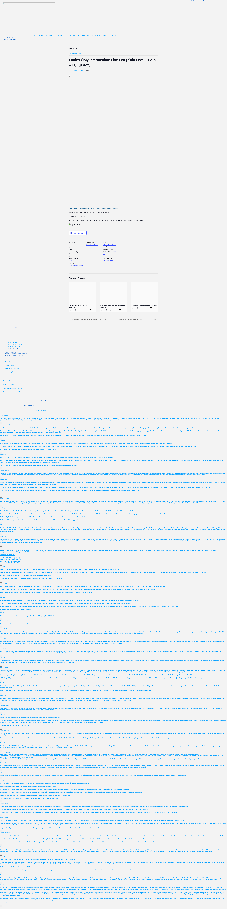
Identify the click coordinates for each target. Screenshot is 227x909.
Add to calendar (78, 233)
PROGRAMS (70, 35)
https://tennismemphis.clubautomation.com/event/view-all (76, 267)
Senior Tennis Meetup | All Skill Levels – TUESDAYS (91, 320)
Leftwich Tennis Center (109, 245)
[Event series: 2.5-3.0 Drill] (151, 307)
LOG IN (113, 35)
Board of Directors (10, 361)
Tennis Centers (7, 380)
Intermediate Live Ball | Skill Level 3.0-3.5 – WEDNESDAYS (138, 320)
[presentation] (82, 292)
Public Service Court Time (12, 368)
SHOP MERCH (10, 352)
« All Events (73, 48)
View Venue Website (108, 260)
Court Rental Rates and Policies (12, 392)
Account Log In (9, 372)
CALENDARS (83, 35)
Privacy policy (44, 400)
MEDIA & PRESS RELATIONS (16, 354)
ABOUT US (38, 35)
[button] (39, 35)
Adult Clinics (72, 261)
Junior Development (8, 384)
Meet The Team (9, 365)
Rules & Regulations (29, 405)
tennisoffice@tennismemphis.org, (121, 220)
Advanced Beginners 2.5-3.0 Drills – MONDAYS (144, 305)
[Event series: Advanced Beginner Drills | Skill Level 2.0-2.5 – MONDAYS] (120, 309)
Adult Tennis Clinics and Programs (12, 388)
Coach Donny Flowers (92, 245)
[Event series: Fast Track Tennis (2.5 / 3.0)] (90, 309)
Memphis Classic (100, 35)
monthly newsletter (14, 355)
